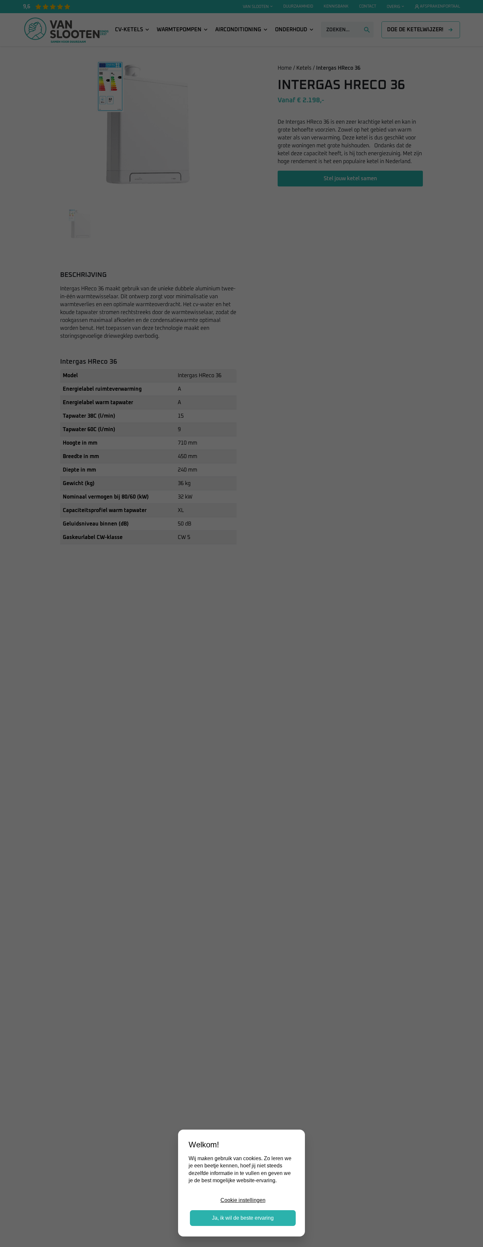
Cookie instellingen (242, 1200)
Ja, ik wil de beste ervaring (243, 1218)
